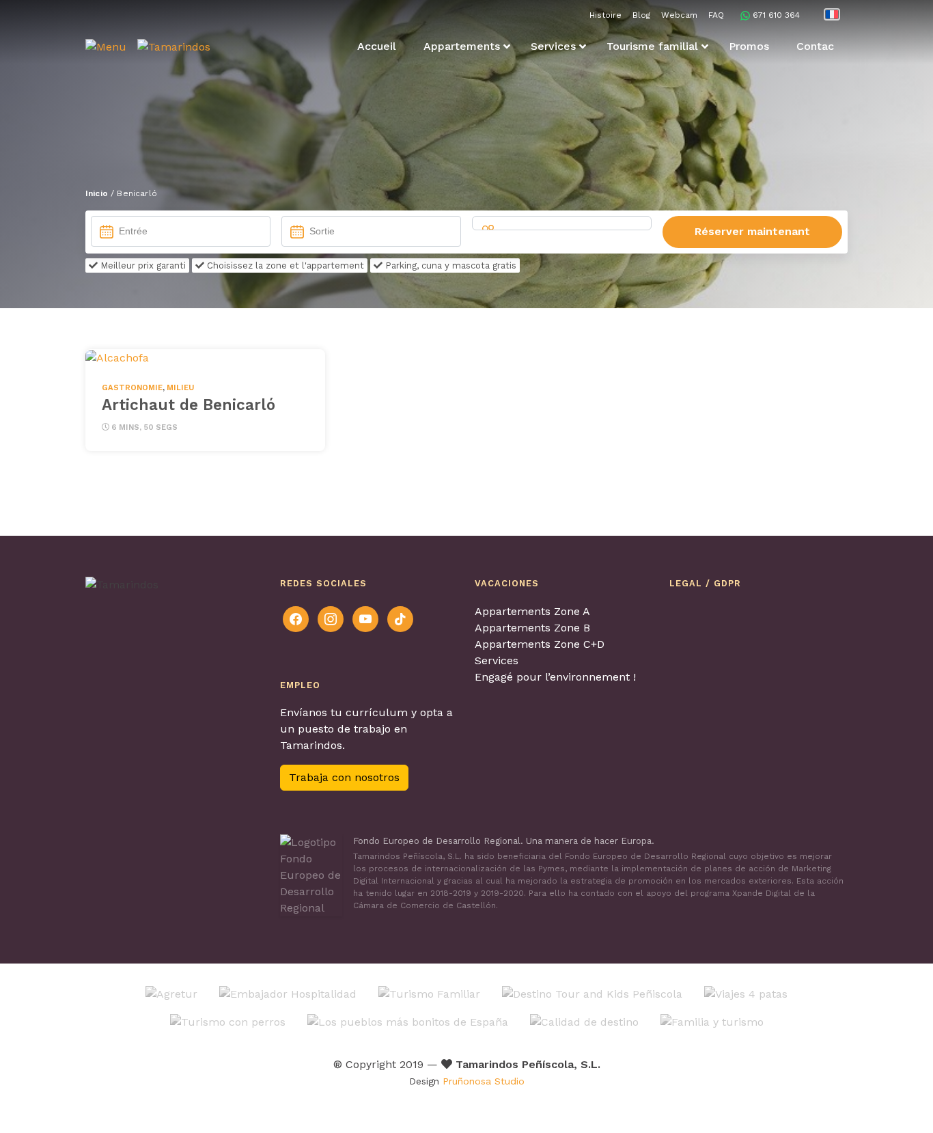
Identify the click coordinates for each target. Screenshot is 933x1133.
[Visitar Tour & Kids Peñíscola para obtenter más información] (592, 993)
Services (496, 660)
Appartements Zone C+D (539, 644)
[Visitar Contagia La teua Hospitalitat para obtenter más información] (288, 993)
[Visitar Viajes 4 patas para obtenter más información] (746, 993)
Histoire (605, 15)
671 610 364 (776, 15)
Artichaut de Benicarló (188, 404)
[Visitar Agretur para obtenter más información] (171, 993)
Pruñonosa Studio (484, 1081)
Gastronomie (132, 387)
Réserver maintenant (752, 231)
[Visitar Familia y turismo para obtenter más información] (712, 1021)
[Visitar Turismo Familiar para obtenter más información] (429, 993)
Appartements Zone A (532, 611)
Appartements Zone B (532, 627)
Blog (641, 15)
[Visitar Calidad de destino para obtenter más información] (584, 1021)
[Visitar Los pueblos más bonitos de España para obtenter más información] (407, 1021)
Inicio (96, 193)
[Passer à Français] (832, 15)
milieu (180, 387)
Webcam (679, 15)
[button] (105, 46)
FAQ (716, 15)
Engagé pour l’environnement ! (555, 676)
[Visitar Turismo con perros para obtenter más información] (228, 1021)
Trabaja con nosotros (344, 777)
